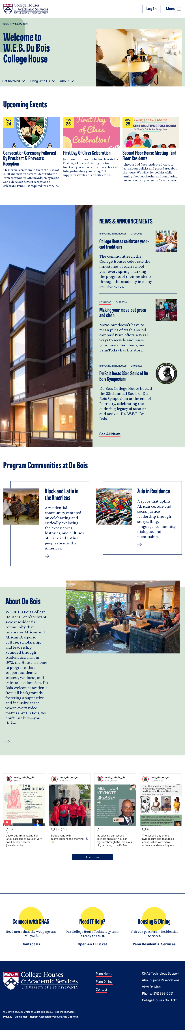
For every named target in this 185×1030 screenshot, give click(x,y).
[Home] (25, 9)
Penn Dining (104, 982)
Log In (151, 9)
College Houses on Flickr (159, 1000)
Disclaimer (21, 1017)
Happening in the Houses (112, 234)
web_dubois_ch (24, 777)
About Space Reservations (160, 980)
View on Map (151, 987)
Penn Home (104, 974)
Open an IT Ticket (92, 944)
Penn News (105, 302)
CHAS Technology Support (160, 973)
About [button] (64, 81)
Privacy (7, 1017)
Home (6, 24)
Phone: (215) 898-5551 (157, 994)
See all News (110, 434)
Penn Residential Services (154, 944)
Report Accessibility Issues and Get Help (54, 1017)
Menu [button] (174, 9)
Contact (101, 990)
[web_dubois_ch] (8, 779)
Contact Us (30, 944)
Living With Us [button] (40, 81)
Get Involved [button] (11, 81)
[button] (7, 742)
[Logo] (40, 981)
